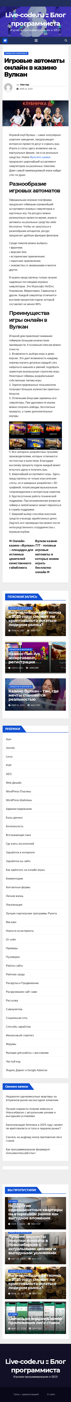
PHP (9, 765)
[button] (66, 40)
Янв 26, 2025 (18, 1294)
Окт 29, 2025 (18, 1259)
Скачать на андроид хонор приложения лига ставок (35, 1320)
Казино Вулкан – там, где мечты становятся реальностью (33, 695)
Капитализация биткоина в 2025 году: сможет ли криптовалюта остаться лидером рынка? (34, 618)
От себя (11, 939)
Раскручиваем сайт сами (21, 991)
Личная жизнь (14, 896)
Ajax (8, 739)
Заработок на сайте (18, 861)
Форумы (11, 1044)
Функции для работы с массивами (27, 1052)
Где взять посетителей (20, 843)
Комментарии (14, 878)
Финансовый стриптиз (20, 1035)
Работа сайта (14, 965)
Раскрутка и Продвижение (22, 983)
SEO (9, 774)
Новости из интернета (20, 930)
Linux (9, 756)
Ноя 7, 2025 (18, 1224)
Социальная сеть (16, 1018)
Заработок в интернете (16, 53)
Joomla (10, 748)
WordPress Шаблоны (19, 800)
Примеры (12, 948)
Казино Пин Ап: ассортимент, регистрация (24, 657)
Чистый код (13, 1061)
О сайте (51, 1394)
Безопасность (14, 826)
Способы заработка (18, 1026)
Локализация (14, 904)
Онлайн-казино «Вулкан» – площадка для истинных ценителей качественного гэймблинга (22, 554)
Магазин (11, 922)
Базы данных (14, 817)
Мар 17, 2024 (18, 1328)
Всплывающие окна (18, 835)
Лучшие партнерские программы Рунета (31, 913)
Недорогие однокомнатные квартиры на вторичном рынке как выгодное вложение (35, 1211)
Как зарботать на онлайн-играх (25, 869)
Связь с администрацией (26, 1394)
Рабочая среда (15, 974)
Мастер (24, 84)
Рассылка (12, 1000)
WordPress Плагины (18, 791)
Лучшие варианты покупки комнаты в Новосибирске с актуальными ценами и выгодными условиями (31, 1112)
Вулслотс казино (40, 157)
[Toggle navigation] (36, 40)
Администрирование (19, 809)
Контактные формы (18, 887)
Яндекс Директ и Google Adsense (26, 1070)
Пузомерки (13, 957)
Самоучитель (14, 1009)
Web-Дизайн (13, 782)
